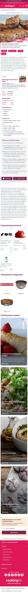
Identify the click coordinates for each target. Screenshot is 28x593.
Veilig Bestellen (9, 591)
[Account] (23, 6)
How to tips (6, 554)
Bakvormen (7, 311)
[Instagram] (5, 575)
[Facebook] (12, 575)
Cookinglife (7, 588)
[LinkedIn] (15, 575)
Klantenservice (7, 549)
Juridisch (3, 591)
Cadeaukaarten (7, 557)
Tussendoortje (12, 51)
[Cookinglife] (10, 6)
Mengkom (21, 293)
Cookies (15, 591)
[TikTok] (19, 575)
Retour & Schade (7, 552)
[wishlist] (20, 6)
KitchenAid (7, 293)
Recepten (4, 51)
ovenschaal (21, 159)
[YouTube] (9, 575)
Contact (20, 591)
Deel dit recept (21, 178)
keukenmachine (9, 147)
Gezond (3, 53)
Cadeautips (6, 560)
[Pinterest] (22, 575)
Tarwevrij (20, 51)
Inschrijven (14, 532)
